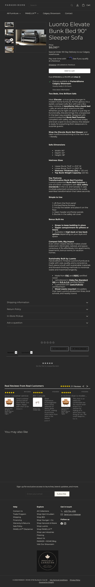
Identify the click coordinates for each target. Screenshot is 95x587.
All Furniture (13, 13)
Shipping (52, 65)
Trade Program (19, 514)
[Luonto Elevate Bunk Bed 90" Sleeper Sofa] (11, 456)
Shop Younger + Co (45, 520)
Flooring (40, 535)
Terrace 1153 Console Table (36, 409)
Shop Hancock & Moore (47, 523)
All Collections (43, 511)
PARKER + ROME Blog (46, 541)
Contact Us (18, 511)
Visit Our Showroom (45, 544)
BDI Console (39, 395)
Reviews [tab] (11, 352)
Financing (17, 520)
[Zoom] (31, 37)
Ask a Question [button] (60, 349)
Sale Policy (17, 526)
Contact (69, 13)
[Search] (72, 5)
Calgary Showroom (51, 13)
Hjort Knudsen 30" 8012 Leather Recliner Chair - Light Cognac (9, 411)
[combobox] (52, 5)
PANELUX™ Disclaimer (23, 529)
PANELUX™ (31, 13)
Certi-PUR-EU (76, 284)
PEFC (76, 276)
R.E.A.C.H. (65, 282)
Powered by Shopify (46, 582)
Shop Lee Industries (45, 532)
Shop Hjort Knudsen (45, 514)
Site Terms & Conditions (59, 580)
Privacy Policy (75, 580)
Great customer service (16, 395)
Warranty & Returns (21, 523)
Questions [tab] (25, 352)
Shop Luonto (42, 526)
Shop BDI (41, 517)
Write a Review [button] (80, 349)
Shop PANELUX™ (44, 529)
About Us (41, 538)
